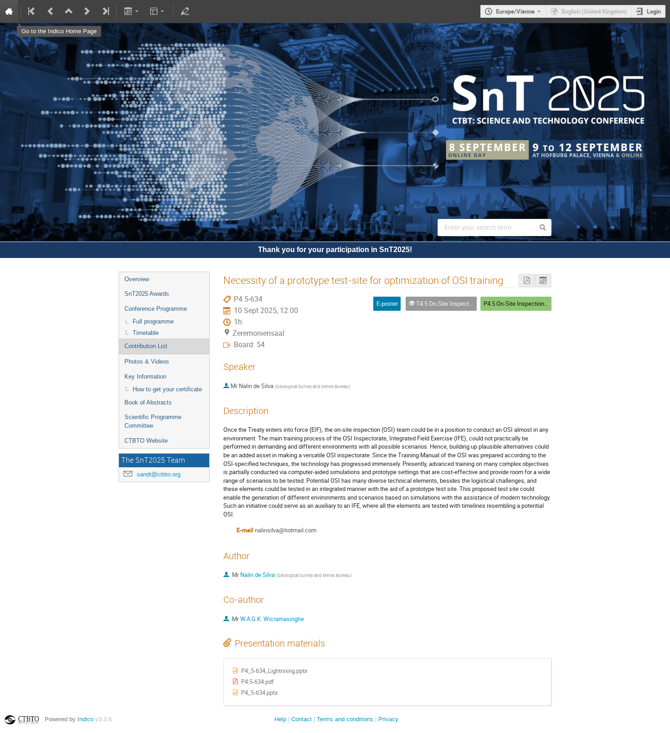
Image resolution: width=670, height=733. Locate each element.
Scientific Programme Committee (152, 421)
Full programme (153, 321)
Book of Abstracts (148, 402)
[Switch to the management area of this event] (185, 11)
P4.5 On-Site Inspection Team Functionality (539, 303)
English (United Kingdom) (594, 11)
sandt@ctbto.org (158, 474)
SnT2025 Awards (146, 293)
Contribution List (145, 346)
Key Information (145, 376)
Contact (301, 719)
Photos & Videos (146, 361)
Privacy (388, 719)
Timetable (146, 332)
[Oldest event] (32, 11)
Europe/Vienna (515, 11)
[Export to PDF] (527, 280)
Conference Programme (155, 308)
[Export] (132, 11)
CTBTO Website (146, 440)
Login (654, 11)
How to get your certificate (167, 389)
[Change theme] (158, 11)
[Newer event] (87, 11)
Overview (136, 279)
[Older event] (50, 11)
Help (280, 719)
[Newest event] (105, 11)
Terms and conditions (345, 719)
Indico (85, 719)
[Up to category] (69, 11)
